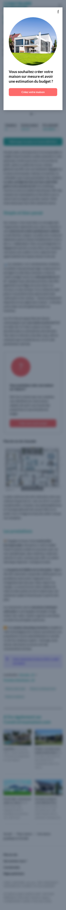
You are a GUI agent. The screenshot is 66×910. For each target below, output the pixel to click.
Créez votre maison (33, 92)
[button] (58, 11)
